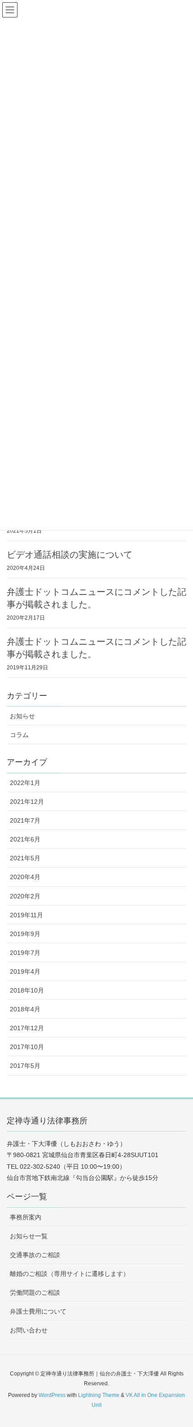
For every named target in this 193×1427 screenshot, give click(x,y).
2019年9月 (25, 933)
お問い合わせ (29, 1330)
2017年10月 (27, 1046)
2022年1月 (25, 782)
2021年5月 (25, 858)
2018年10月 (27, 990)
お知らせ (22, 716)
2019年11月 (26, 915)
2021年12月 (27, 801)
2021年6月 (25, 839)
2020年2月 (25, 896)
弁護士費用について (38, 1311)
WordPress (52, 1395)
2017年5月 (25, 1065)
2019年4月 (25, 971)
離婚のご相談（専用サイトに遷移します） (69, 1273)
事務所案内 (25, 1217)
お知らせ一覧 (29, 1236)
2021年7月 (25, 820)
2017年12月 (27, 1028)
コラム (19, 734)
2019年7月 (25, 952)
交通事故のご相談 (35, 1254)
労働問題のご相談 (35, 1292)
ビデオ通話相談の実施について (69, 555)
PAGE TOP (178, 1376)
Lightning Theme (98, 1395)
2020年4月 (25, 876)
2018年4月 (25, 1009)
